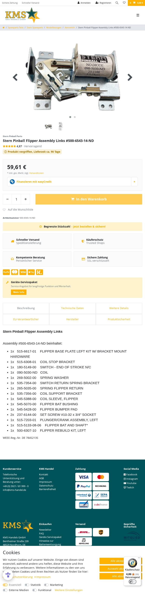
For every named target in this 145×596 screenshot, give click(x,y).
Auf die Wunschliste (18, 209)
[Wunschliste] (124, 3)
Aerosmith (70, 27)
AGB (41, 478)
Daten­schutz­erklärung (19, 577)
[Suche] (117, 3)
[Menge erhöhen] (25, 199)
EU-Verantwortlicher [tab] (26, 319)
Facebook (131, 474)
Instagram (132, 478)
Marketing (56, 585)
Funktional (44, 590)
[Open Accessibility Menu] (8, 575)
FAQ (41, 533)
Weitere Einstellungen (69, 590)
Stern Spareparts (35, 27)
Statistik (36, 585)
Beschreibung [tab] (26, 308)
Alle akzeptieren (121, 561)
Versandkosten (36, 173)
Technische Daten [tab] (72, 308)
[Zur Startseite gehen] (4, 27)
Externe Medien (19, 590)
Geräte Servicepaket (50, 537)
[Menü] (139, 558)
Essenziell (15, 585)
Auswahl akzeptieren (121, 568)
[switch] (132, 581)
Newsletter (45, 529)
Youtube (131, 483)
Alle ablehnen (121, 576)
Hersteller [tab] (72, 319)
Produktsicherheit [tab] (119, 319)
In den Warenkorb (91, 199)
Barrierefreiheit (47, 489)
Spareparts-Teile (15, 27)
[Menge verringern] (7, 199)
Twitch (130, 487)
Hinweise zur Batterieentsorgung (50, 542)
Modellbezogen (53, 27)
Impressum (43, 577)
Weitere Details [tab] (119, 308)
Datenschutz (46, 485)
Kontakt (43, 474)
